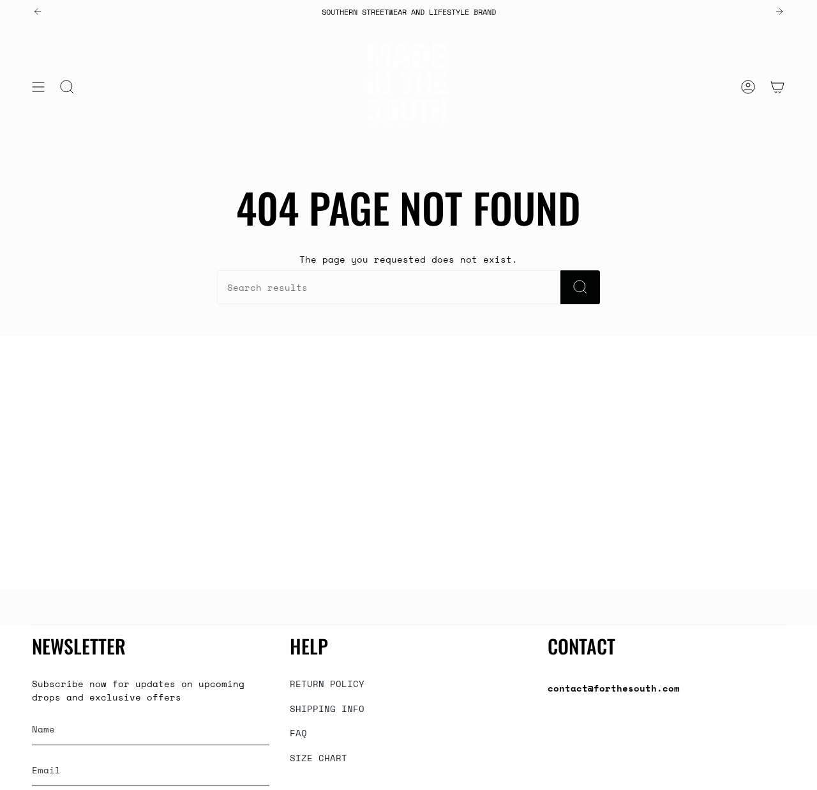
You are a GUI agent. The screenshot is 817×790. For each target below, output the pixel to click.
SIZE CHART (318, 757)
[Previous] (37, 11)
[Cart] (777, 87)
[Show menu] (38, 87)
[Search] (580, 287)
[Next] (779, 11)
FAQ (298, 733)
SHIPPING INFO (327, 708)
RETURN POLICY (327, 683)
